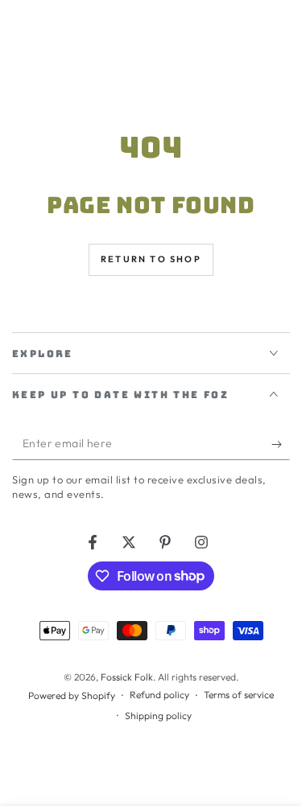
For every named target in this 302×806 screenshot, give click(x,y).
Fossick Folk (127, 677)
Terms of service (239, 695)
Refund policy (159, 695)
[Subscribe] (280, 444)
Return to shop (151, 259)
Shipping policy (158, 715)
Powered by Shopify (71, 695)
